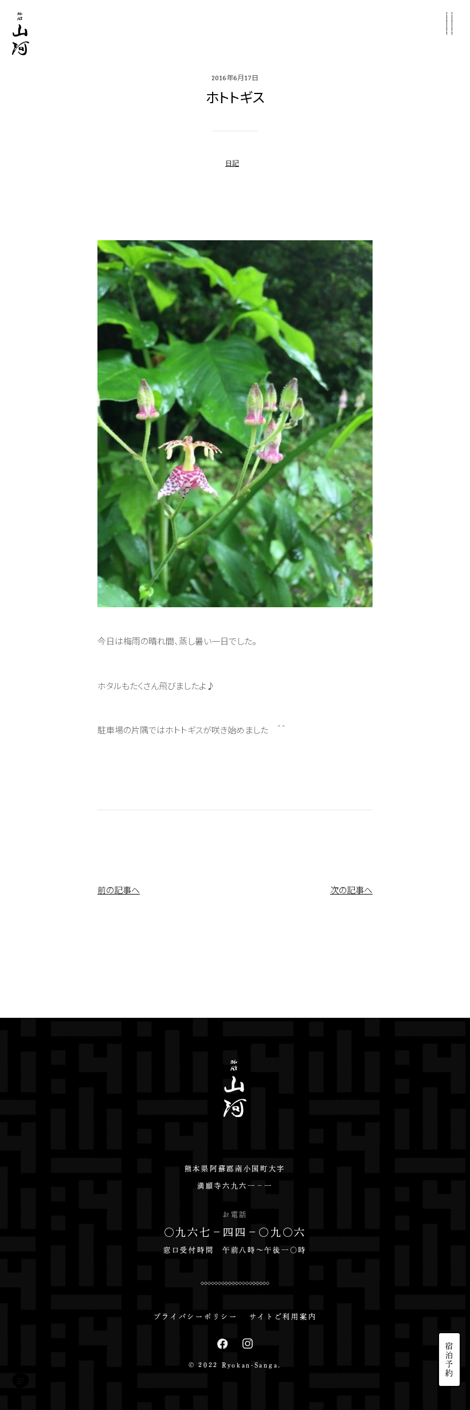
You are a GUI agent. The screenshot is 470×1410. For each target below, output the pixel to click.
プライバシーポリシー (196, 1316)
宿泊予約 (450, 1359)
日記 (232, 162)
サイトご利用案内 (283, 1316)
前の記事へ (118, 890)
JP (449, 1274)
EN (449, 1294)
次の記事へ (351, 890)
